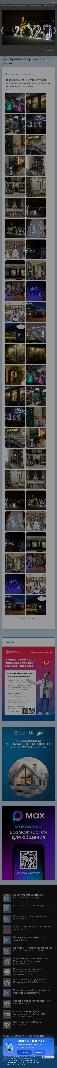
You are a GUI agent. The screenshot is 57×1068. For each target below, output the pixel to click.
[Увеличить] (51, 6)
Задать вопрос (24, 1052)
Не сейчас (39, 1052)
